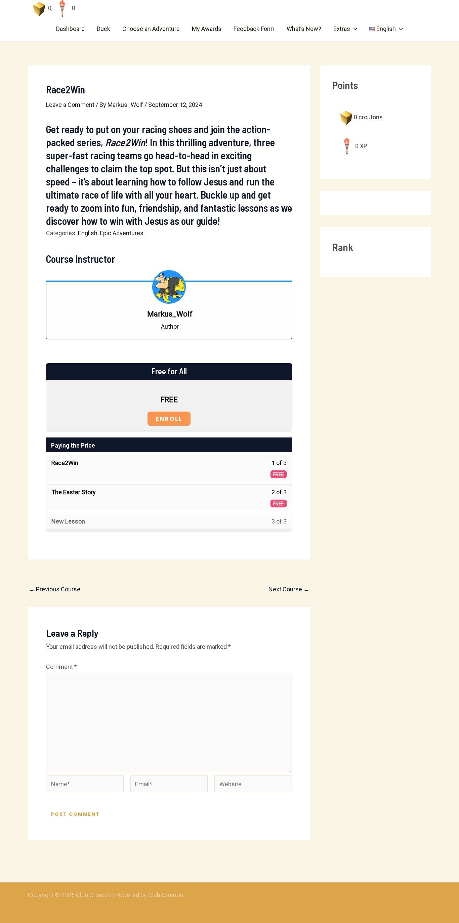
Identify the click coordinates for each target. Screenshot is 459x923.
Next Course (288, 589)
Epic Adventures (121, 233)
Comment (61, 666)
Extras (341, 28)
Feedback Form (254, 28)
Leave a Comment (70, 104)
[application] (353, 29)
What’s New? (304, 28)
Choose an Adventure (151, 28)
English (87, 233)
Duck (103, 28)
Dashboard (70, 28)
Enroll (169, 418)
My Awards (206, 28)
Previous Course (54, 589)
